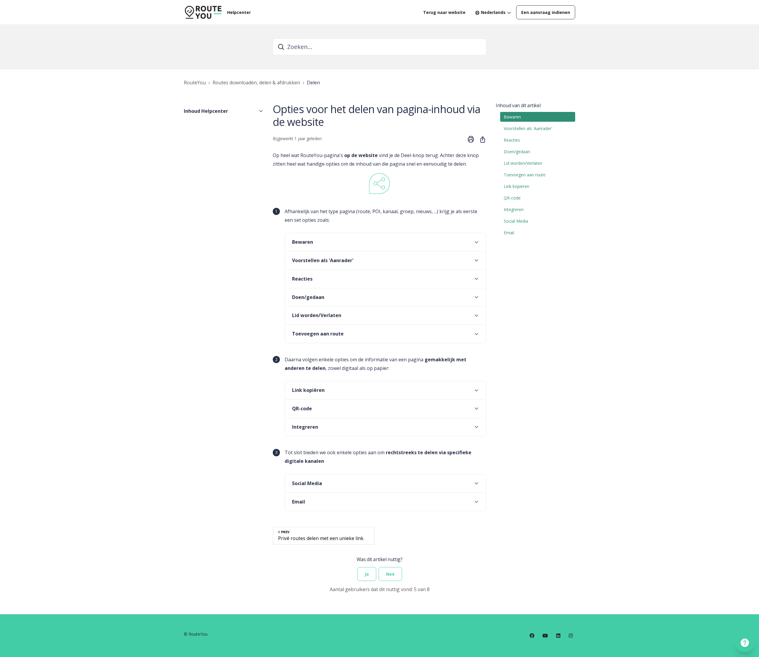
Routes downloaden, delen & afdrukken (256, 82)
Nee (390, 574)
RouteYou (195, 82)
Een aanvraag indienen (545, 12)
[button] (223, 111)
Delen (313, 82)
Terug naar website (444, 12)
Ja (367, 574)
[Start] (203, 12)
